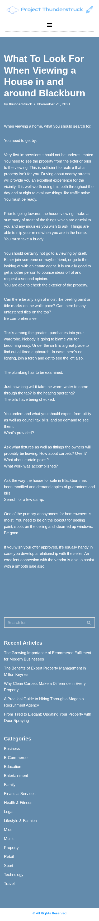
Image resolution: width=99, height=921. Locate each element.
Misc (8, 829)
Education (12, 766)
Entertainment (16, 775)
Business (12, 748)
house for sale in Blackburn (56, 480)
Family (10, 784)
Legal (8, 811)
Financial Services (20, 793)
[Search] (89, 622)
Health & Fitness (18, 802)
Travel (9, 883)
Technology (13, 874)
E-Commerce (15, 757)
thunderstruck (20, 104)
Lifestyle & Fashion (20, 820)
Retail (9, 856)
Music (9, 838)
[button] (49, 24)
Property (11, 847)
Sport (8, 865)
